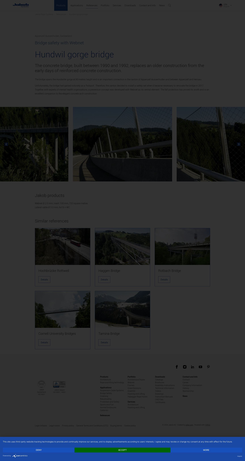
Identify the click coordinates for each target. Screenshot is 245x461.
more (206, 450)
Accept (122, 450)
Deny (39, 450)
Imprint (239, 456)
